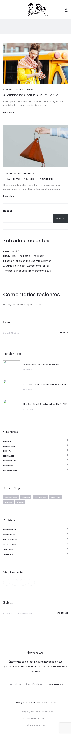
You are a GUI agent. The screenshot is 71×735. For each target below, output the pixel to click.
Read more (8, 112)
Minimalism (28, 173)
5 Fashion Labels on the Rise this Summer (27, 261)
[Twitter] (15, 582)
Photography (10, 461)
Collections (11, 497)
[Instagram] (31, 582)
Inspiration (9, 446)
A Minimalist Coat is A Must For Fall (31, 95)
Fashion (30, 89)
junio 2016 (8, 554)
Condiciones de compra (35, 718)
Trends (8, 502)
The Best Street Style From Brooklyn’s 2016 (27, 270)
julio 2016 (8, 549)
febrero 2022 (9, 530)
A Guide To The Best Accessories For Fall (26, 265)
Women (20, 502)
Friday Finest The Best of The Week (23, 256)
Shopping (8, 466)
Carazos (52, 702)
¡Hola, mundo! (11, 251)
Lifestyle (7, 451)
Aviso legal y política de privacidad (35, 711)
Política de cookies (35, 725)
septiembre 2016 (10, 540)
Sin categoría (10, 471)
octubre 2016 (9, 535)
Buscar (7, 211)
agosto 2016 (9, 544)
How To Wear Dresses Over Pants (31, 178)
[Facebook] (6, 582)
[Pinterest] (23, 582)
